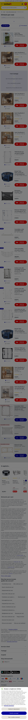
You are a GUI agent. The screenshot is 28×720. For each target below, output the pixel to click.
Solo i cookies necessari (14, 717)
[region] (14, 703)
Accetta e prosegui (14, 713)
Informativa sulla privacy (9, 705)
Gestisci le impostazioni (14, 709)
